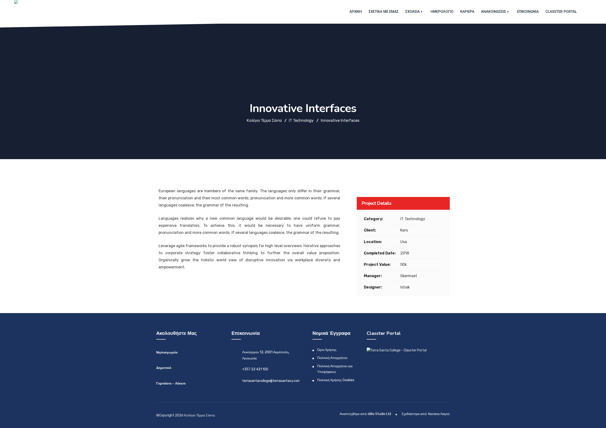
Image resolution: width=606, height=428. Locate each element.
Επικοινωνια (528, 11)
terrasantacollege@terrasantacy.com (271, 381)
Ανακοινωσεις (493, 11)
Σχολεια (412, 11)
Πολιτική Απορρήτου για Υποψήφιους (334, 369)
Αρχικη (355, 11)
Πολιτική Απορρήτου (332, 358)
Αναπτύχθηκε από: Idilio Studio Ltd (365, 414)
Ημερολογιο (442, 11)
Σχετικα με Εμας (384, 11)
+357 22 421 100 (255, 369)
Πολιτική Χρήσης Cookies (335, 380)
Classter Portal (561, 11)
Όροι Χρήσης (327, 350)
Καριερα (467, 11)
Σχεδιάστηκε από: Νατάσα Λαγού (425, 414)
